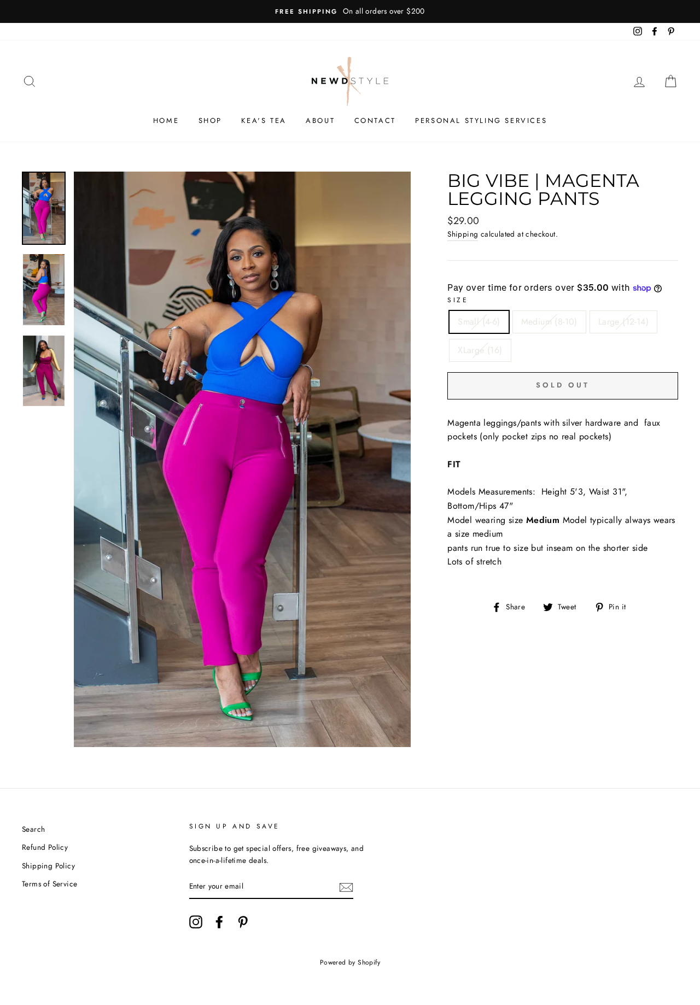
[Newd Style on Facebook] (219, 921)
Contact (375, 120)
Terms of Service (49, 883)
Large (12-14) (623, 321)
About (320, 120)
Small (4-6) (479, 321)
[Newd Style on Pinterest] (242, 921)
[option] (350, 11)
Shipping (462, 233)
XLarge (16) (480, 350)
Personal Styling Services (481, 120)
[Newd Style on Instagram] (195, 921)
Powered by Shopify (350, 962)
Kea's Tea (263, 120)
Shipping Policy (48, 865)
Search (33, 829)
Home (166, 120)
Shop (210, 120)
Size (457, 300)
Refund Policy (45, 847)
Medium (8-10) (549, 321)
